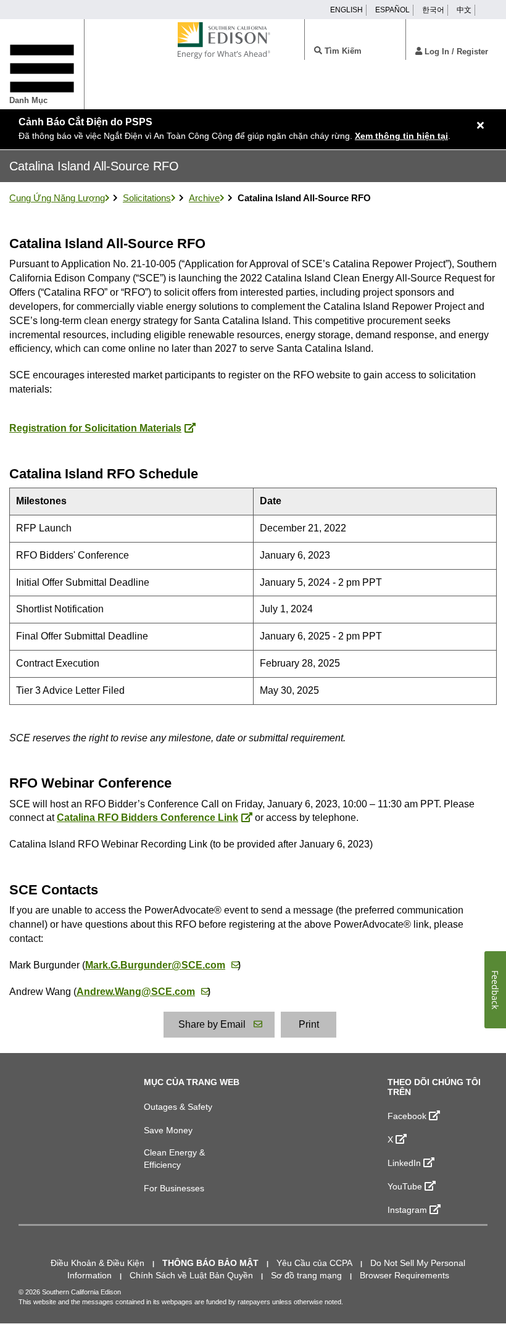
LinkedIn (404, 1163)
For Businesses (174, 1188)
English (346, 10)
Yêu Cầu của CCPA (314, 1263)
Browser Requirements (404, 1275)
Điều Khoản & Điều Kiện (97, 1263)
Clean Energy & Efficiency (174, 1158)
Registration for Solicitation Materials (95, 428)
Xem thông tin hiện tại (401, 136)
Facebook (407, 1116)
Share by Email (212, 1024)
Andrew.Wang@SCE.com (136, 991)
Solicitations (147, 198)
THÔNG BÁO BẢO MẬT (210, 1263)
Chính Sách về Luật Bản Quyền (191, 1275)
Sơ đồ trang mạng (306, 1275)
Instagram (407, 1210)
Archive (204, 198)
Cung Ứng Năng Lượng (57, 198)
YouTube (405, 1186)
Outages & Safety (178, 1107)
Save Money (168, 1130)
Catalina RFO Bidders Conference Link (147, 817)
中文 (464, 10)
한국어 (433, 10)
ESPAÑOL (392, 10)
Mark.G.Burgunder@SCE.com (155, 965)
